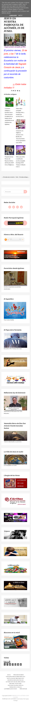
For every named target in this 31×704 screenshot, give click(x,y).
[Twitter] (13, 207)
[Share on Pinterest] (18, 90)
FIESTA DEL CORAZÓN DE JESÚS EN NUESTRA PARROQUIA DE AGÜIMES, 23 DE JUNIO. (14, 21)
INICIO (9, 674)
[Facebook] (9, 207)
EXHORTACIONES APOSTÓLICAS (16, 680)
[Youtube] (21, 207)
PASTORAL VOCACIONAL (15, 683)
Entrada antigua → (24, 177)
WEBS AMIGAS (23, 688)
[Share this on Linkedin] (19, 90)
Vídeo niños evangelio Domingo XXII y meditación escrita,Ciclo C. (20, 112)
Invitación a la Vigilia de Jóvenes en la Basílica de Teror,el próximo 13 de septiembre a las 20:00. (20, 136)
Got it (20, 15)
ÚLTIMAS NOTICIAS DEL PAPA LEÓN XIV (15, 681)
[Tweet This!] (13, 90)
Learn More (13, 15)
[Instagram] (17, 207)
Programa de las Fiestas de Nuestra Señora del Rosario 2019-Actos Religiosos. (9, 160)
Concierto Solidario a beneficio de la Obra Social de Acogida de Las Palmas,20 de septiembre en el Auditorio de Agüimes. (9, 116)
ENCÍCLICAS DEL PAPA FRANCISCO (15, 678)
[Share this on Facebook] (11, 90)
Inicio (17, 177)
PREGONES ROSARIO (18, 674)
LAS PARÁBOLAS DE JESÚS (10, 688)
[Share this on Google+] (15, 90)
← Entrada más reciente (8, 177)
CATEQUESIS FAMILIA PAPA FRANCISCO (15, 676)
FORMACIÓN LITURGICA (15, 687)
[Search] (25, 191)
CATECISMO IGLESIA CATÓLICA (15, 685)
